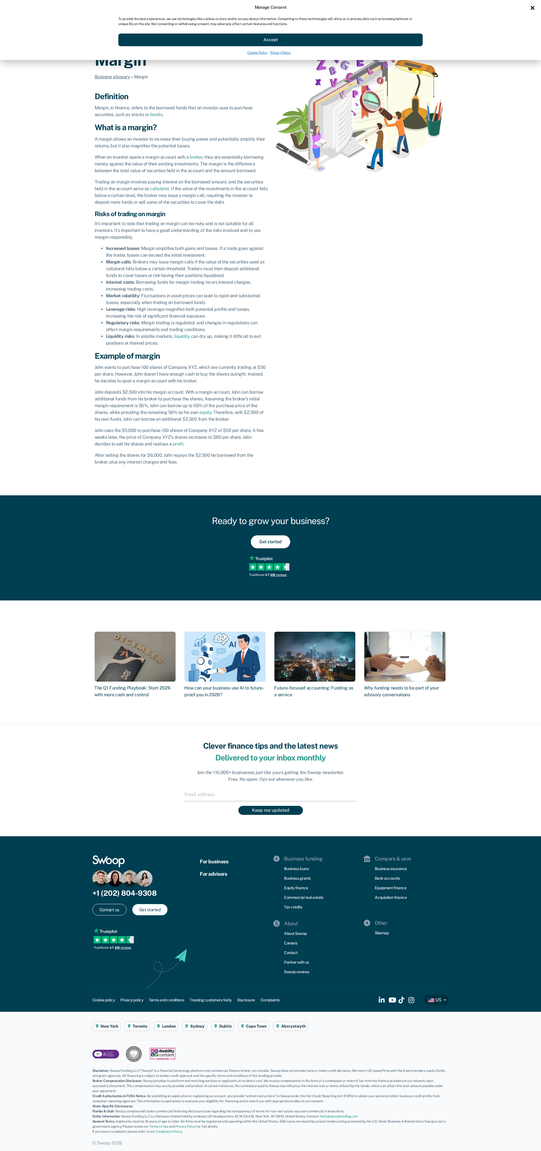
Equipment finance (391, 888)
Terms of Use (158, 1126)
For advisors (213, 874)
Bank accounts (387, 878)
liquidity (182, 336)
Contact (291, 952)
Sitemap (382, 933)
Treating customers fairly (211, 1000)
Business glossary (112, 76)
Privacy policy (131, 1000)
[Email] (270, 794)
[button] (532, 7)
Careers (291, 943)
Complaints (270, 1000)
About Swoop (295, 933)
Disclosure (246, 1000)
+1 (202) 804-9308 (124, 893)
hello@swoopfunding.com (339, 1116)
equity (205, 412)
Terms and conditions (166, 1000)
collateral (159, 188)
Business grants (297, 878)
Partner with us (296, 962)
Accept (270, 39)
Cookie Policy (257, 53)
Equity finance (296, 888)
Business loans (296, 868)
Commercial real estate (303, 897)
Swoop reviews (296, 972)
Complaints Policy (169, 1132)
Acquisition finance (391, 897)
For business (214, 861)
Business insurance (391, 868)
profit (178, 444)
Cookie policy (103, 1000)
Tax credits (293, 907)
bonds (156, 114)
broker (196, 157)
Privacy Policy (280, 53)
